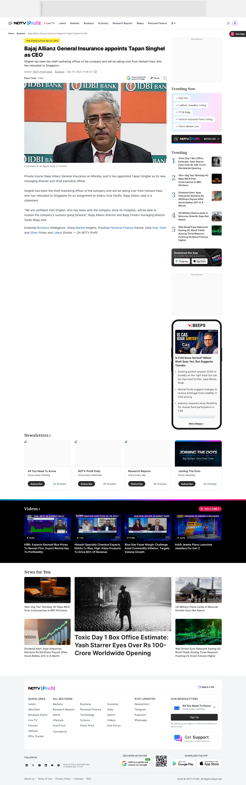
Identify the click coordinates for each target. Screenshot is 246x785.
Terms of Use (45, 778)
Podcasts (140, 714)
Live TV (50, 23)
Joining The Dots (189, 471)
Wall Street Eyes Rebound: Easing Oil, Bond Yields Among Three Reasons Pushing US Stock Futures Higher (198, 652)
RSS (89, 778)
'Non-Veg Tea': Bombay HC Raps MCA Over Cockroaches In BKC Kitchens (47, 608)
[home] (27, 21)
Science (85, 720)
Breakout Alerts (37, 714)
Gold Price (59, 725)
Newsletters (142, 704)
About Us (29, 778)
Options (33, 730)
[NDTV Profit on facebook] (26, 765)
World (56, 714)
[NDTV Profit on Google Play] (183, 763)
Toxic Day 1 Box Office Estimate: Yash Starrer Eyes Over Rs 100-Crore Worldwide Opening (122, 645)
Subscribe (36, 483)
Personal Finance (157, 23)
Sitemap (78, 778)
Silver (34, 232)
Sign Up (194, 717)
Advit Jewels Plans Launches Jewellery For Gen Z (193, 546)
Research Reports (122, 23)
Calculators (60, 731)
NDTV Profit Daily (89, 471)
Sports (111, 714)
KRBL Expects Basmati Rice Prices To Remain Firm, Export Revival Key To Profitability (46, 548)
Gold (163, 227)
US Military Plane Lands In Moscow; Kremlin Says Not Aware (196, 608)
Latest (62, 23)
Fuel (155, 227)
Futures (32, 725)
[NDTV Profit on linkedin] (45, 765)
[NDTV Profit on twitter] (33, 765)
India (110, 709)
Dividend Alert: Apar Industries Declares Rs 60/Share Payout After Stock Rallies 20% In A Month (45, 652)
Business (89, 23)
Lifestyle (58, 720)
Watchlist (34, 709)
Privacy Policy (63, 778)
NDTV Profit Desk (42, 71)
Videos (111, 720)
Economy (103, 23)
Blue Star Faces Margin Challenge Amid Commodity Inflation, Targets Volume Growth (147, 548)
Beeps (140, 23)
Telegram (140, 709)
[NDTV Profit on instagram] (39, 765)
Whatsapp (141, 720)
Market (80, 227)
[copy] (165, 78)
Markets (74, 23)
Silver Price (87, 725)
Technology (87, 714)
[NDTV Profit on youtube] (52, 765)
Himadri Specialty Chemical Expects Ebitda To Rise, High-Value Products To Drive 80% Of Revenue (97, 548)
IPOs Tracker (36, 736)
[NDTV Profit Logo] (41, 687)
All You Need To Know (42, 471)
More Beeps (196, 423)
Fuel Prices (114, 725)
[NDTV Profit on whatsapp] (58, 765)
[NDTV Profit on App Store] (209, 763)
